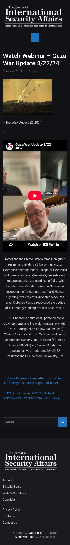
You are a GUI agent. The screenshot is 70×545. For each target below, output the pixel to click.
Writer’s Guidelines (14, 493)
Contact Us (10, 522)
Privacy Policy (11, 509)
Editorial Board (12, 486)
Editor (35, 70)
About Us (9, 480)
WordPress (35, 533)
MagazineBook (24, 537)
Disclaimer (9, 516)
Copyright (9, 499)
